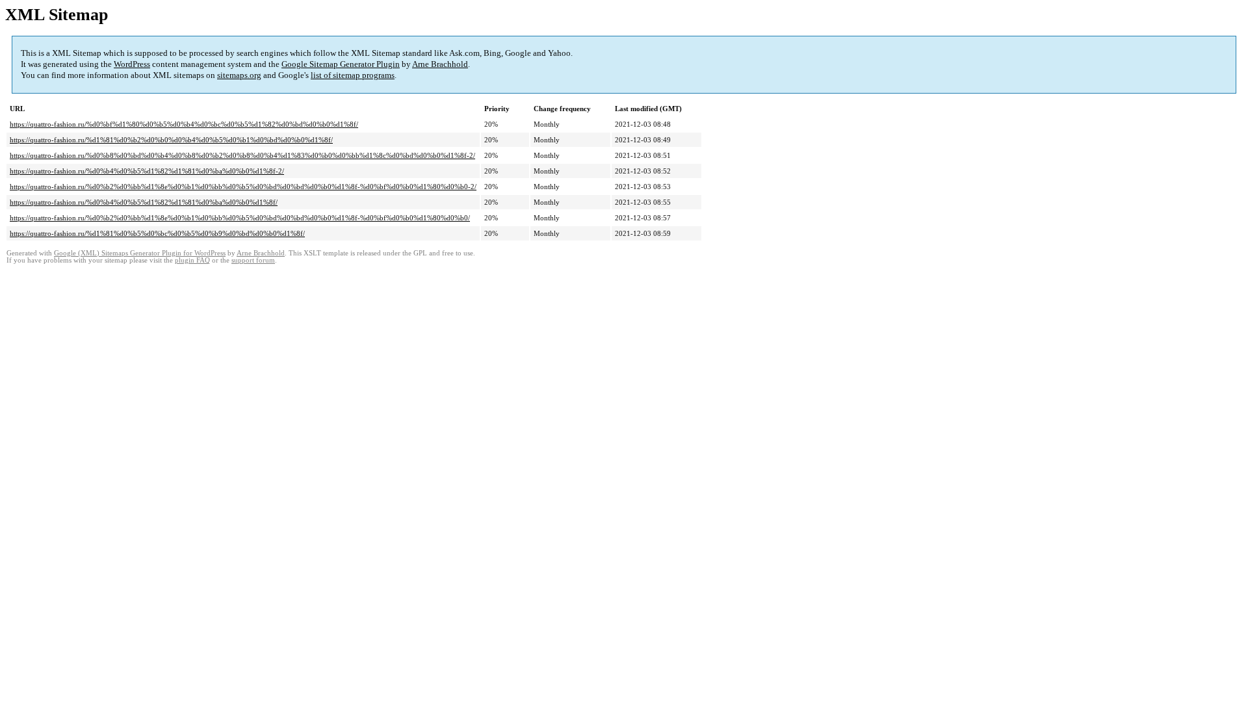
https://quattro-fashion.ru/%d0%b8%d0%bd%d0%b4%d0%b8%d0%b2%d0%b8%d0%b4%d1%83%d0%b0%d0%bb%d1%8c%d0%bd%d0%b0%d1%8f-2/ (242, 155)
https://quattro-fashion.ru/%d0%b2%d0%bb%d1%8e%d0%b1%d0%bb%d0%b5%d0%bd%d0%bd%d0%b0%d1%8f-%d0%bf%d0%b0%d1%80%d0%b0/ (240, 218)
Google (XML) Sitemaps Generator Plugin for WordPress (140, 253)
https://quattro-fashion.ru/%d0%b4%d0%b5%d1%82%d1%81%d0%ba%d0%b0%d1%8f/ (144, 202)
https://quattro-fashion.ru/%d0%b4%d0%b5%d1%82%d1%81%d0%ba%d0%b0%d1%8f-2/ (147, 171)
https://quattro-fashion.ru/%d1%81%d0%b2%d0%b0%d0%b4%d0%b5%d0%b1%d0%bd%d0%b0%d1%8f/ (171, 140)
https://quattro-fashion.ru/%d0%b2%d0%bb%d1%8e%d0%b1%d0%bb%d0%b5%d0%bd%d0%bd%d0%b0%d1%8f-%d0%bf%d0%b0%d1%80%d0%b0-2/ (243, 186)
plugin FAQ (192, 260)
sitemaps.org (239, 75)
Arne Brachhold (440, 64)
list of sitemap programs (353, 75)
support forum (253, 260)
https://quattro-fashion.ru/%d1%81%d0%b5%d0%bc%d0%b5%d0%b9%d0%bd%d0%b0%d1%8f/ (157, 233)
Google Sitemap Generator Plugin (340, 64)
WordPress (132, 64)
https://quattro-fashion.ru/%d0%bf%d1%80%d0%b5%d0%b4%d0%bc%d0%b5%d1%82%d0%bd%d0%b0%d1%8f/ (184, 124)
